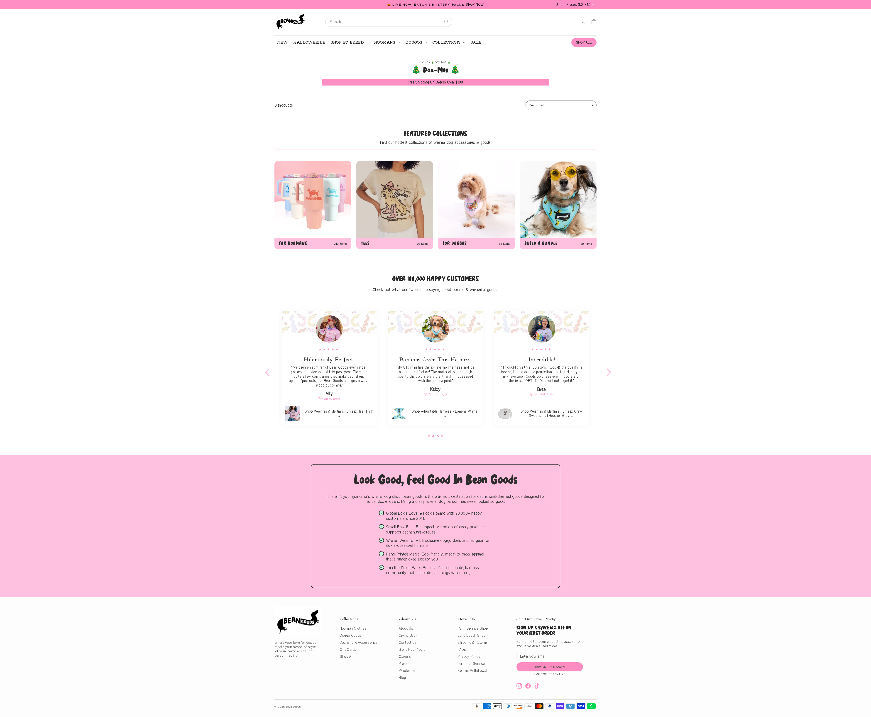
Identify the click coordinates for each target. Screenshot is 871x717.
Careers (405, 656)
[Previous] (265, 369)
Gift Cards (348, 649)
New (282, 42)
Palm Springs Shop (473, 628)
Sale (476, 42)
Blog (402, 677)
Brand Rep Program (414, 649)
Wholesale (407, 670)
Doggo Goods (350, 635)
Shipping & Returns (473, 642)
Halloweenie (309, 42)
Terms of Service (471, 663)
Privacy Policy (469, 656)
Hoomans (385, 42)
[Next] (605, 369)
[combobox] (388, 22)
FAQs (462, 649)
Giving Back (408, 635)
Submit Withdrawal (472, 670)
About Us (406, 628)
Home (424, 62)
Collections (447, 42)
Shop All (346, 656)
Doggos (414, 42)
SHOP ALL (584, 42)
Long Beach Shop (471, 635)
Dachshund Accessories (358, 642)
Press (403, 663)
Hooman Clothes (353, 628)
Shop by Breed (348, 42)
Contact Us (407, 642)
